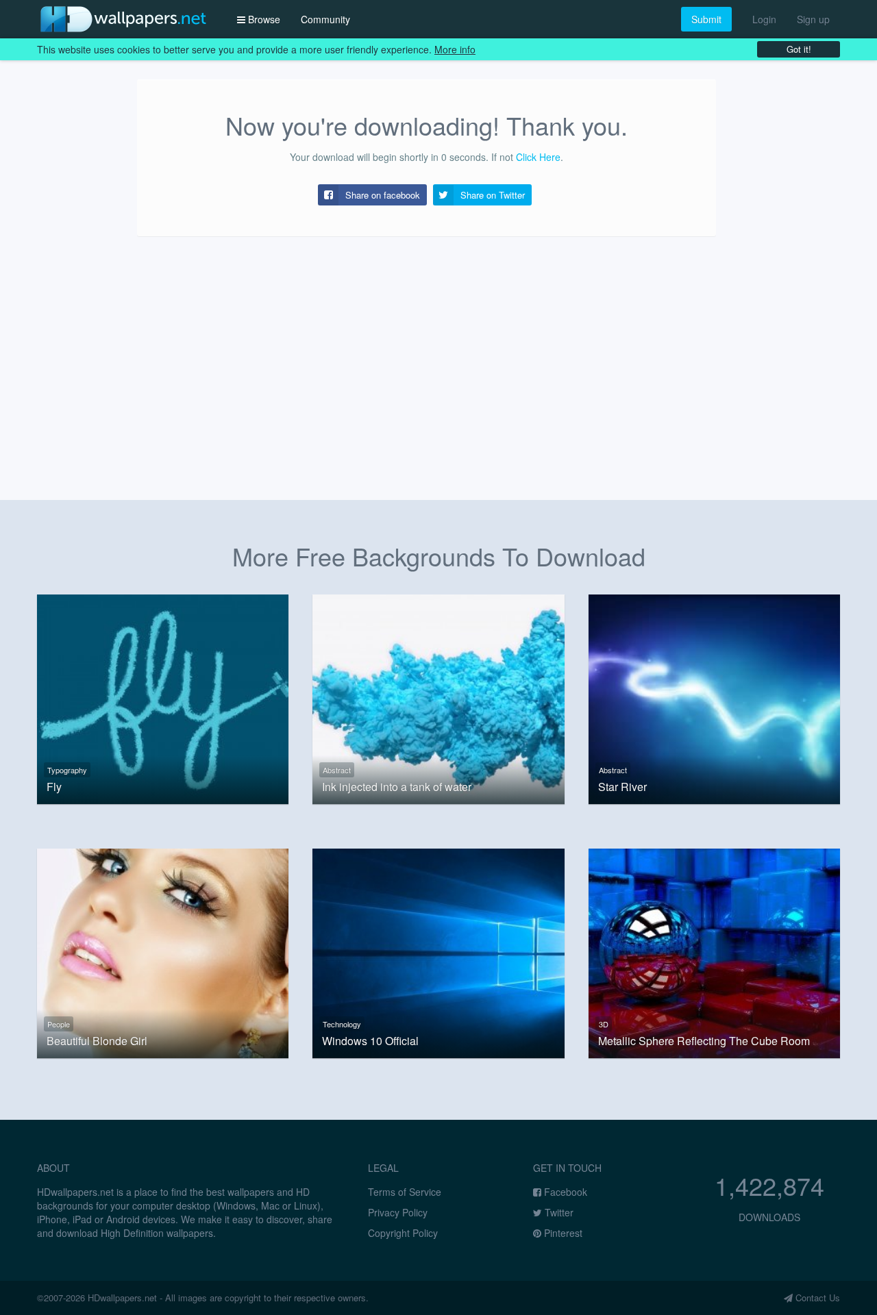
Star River (622, 786)
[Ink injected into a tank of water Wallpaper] (438, 697)
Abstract (337, 769)
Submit (706, 19)
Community (325, 19)
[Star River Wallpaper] (714, 697)
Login (764, 19)
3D (603, 1023)
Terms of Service (404, 1192)
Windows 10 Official (370, 1041)
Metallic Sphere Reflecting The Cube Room (704, 1041)
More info (454, 49)
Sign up (813, 19)
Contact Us (816, 1297)
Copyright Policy (403, 1233)
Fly (54, 786)
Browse (262, 19)
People (58, 1023)
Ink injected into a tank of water (396, 786)
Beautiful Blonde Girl (97, 1041)
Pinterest (561, 1233)
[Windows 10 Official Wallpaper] (438, 951)
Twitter (557, 1212)
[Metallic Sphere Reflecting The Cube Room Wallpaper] (714, 951)
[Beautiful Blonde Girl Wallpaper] (162, 951)
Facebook (564, 1192)
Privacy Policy (398, 1212)
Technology (342, 1023)
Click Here (538, 157)
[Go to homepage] (123, 18)
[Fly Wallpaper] (162, 697)
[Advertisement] (438, 356)
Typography (67, 769)
